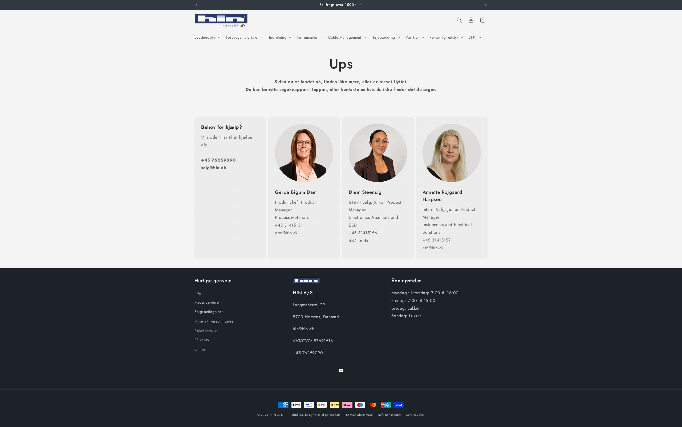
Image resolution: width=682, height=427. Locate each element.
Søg (197, 293)
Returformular (206, 330)
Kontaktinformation (359, 414)
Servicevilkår (415, 414)
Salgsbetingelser (208, 312)
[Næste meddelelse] (486, 5)
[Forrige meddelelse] (196, 5)
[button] (207, 37)
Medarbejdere (206, 302)
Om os (200, 349)
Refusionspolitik (389, 414)
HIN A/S (276, 415)
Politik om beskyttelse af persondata (315, 414)
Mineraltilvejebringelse (214, 321)
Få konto (201, 340)
